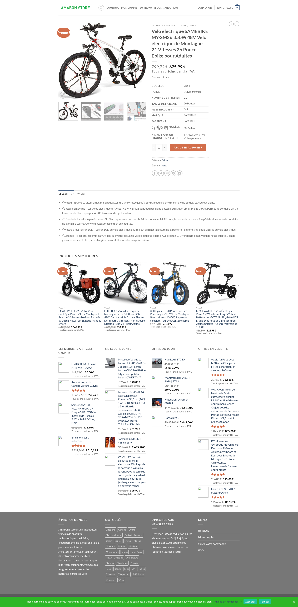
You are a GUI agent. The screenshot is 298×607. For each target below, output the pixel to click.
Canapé (122, 529)
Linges (128, 540)
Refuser (265, 601)
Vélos (193, 25)
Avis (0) (81, 193)
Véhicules (110, 580)
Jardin (109, 540)
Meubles (133, 546)
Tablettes (110, 574)
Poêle (108, 568)
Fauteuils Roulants (133, 535)
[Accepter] (293, 602)
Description (66, 193)
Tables (141, 568)
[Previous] (64, 61)
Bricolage (110, 529)
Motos (125, 552)
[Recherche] (101, 8)
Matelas (122, 546)
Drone (132, 529)
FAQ (175, 7)
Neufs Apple (136, 552)
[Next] (140, 61)
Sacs (126, 568)
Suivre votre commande (155, 7)
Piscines (110, 563)
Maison (137, 540)
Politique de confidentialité (227, 601)
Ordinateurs (132, 557)
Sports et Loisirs (175, 25)
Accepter (250, 601)
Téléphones (124, 574)
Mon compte (129, 7)
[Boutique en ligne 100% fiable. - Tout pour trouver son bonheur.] (75, 8)
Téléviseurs (138, 574)
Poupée (134, 563)
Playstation (122, 563)
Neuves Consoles (114, 557)
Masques (110, 546)
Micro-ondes (112, 552)
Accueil (156, 25)
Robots (118, 568)
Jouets (118, 540)
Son (133, 568)
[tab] (66, 193)
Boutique (113, 7)
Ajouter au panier (188, 147)
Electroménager (114, 535)
